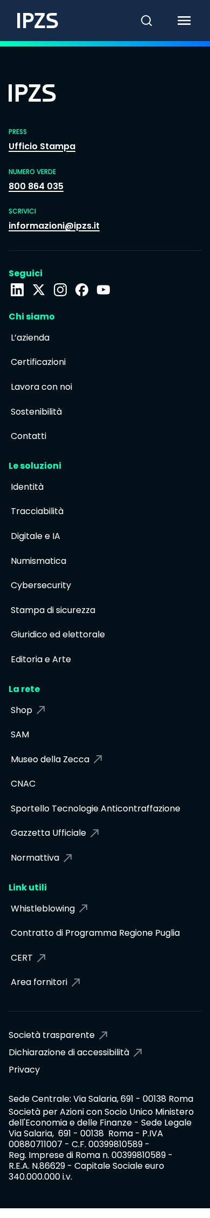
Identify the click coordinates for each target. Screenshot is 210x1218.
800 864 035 (36, 186)
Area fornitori (39, 982)
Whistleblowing (43, 908)
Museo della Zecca (50, 759)
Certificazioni (38, 362)
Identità (27, 487)
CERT (22, 957)
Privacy (24, 1069)
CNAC (23, 783)
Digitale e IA (35, 536)
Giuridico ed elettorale (58, 634)
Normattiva (35, 857)
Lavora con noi (41, 387)
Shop (21, 710)
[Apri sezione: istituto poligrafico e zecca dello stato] (17, 289)
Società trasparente (52, 1035)
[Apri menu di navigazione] (191, 20)
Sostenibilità (36, 411)
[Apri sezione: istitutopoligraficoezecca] (60, 289)
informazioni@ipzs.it (54, 225)
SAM (20, 734)
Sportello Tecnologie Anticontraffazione (95, 808)
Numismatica (38, 561)
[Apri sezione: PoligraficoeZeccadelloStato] (81, 289)
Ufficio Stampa (42, 146)
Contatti (28, 436)
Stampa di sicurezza (53, 610)
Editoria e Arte (41, 659)
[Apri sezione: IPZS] (38, 289)
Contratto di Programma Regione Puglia (95, 933)
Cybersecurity (41, 585)
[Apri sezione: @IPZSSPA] (103, 289)
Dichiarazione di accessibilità (69, 1052)
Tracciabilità (37, 511)
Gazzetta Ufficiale (48, 833)
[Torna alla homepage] (29, 20)
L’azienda (30, 337)
